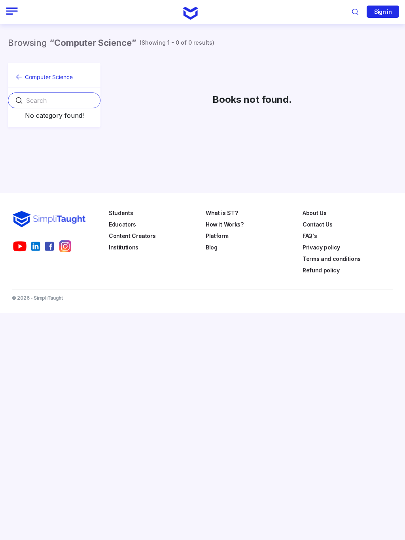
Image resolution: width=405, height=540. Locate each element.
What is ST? (222, 213)
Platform (217, 235)
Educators (122, 224)
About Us (314, 213)
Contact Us (318, 224)
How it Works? (224, 224)
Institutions (123, 247)
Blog (212, 247)
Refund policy (321, 270)
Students (121, 213)
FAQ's (310, 235)
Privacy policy (321, 247)
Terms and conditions (332, 258)
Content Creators (132, 235)
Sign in (383, 11)
